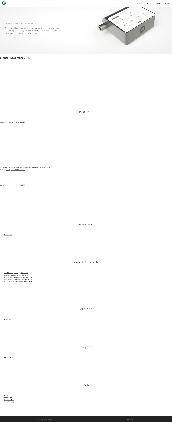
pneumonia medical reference (13, 277)
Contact (166, 3)
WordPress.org (9, 402)
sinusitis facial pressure (11, 273)
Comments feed (9, 400)
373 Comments (20, 170)
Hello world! (86, 112)
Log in (6, 395)
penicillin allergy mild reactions (13, 279)
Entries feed (8, 397)
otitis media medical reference (13, 281)
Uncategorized (10, 170)
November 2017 (9, 319)
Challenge (138, 3)
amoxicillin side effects (11, 275)
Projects (157, 3)
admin (23, 122)
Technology (148, 3)
